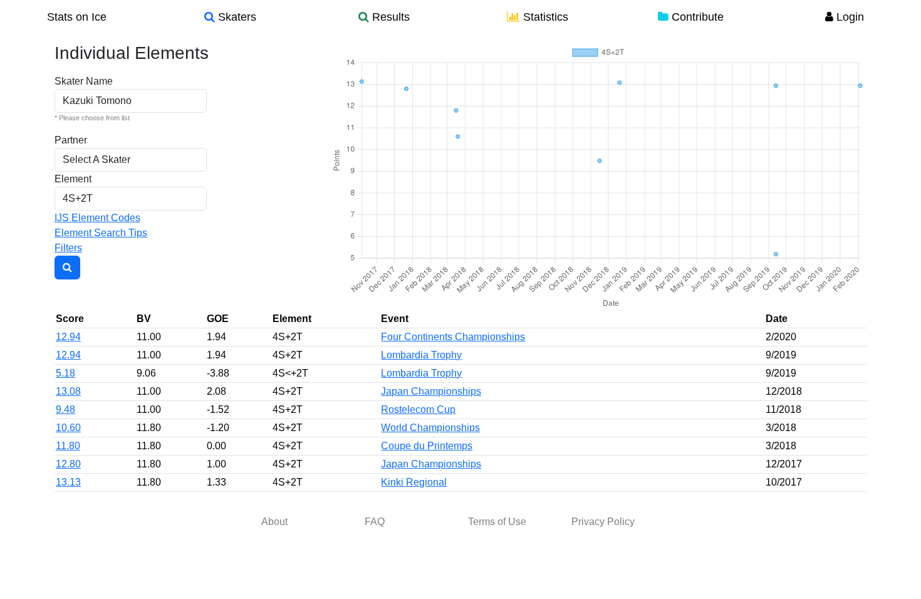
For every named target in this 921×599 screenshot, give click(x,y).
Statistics (544, 17)
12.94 (68, 336)
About (274, 521)
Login (848, 17)
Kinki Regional (414, 482)
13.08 (68, 391)
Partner (71, 140)
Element (73, 179)
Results (389, 17)
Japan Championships (431, 391)
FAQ (375, 521)
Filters (68, 247)
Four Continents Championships (453, 336)
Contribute (696, 17)
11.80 (68, 445)
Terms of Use (497, 521)
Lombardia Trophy (421, 355)
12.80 (68, 464)
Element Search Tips (101, 232)
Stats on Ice (77, 17)
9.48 (65, 409)
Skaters (235, 17)
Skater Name (84, 81)
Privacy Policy (603, 521)
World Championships (430, 427)
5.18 (65, 373)
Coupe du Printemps (426, 445)
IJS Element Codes (97, 217)
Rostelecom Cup (418, 409)
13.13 (68, 482)
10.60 (68, 427)
